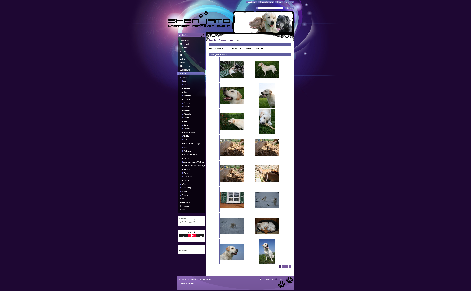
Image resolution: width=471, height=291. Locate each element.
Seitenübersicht (267, 279)
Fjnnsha (186, 103)
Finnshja (186, 99)
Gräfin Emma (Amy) (191, 144)
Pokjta (186, 158)
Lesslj (185, 147)
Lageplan (184, 51)
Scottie (186, 118)
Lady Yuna (187, 177)
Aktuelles (184, 48)
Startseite (184, 40)
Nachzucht (185, 66)
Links (182, 210)
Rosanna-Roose (190, 155)
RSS (290, 279)
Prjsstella (187, 114)
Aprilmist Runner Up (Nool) (194, 162)
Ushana (186, 169)
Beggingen (183, 250)
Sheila (185, 121)
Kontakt (183, 199)
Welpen (183, 62)
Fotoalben (184, 74)
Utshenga (187, 151)
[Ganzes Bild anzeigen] (231, 69)
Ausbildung (185, 70)
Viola (185, 173)
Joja (185, 140)
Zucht (182, 59)
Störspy (186, 129)
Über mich (184, 44)
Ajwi (185, 81)
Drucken (281, 279)
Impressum (185, 206)
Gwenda (186, 110)
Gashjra (186, 107)
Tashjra (186, 136)
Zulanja (186, 180)
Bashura (186, 88)
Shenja (186, 125)
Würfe (184, 191)
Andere (185, 195)
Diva (185, 92)
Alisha (185, 85)
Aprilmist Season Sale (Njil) (194, 166)
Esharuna (187, 96)
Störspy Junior (189, 132)
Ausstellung (186, 188)
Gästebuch (185, 202)
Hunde (183, 55)
